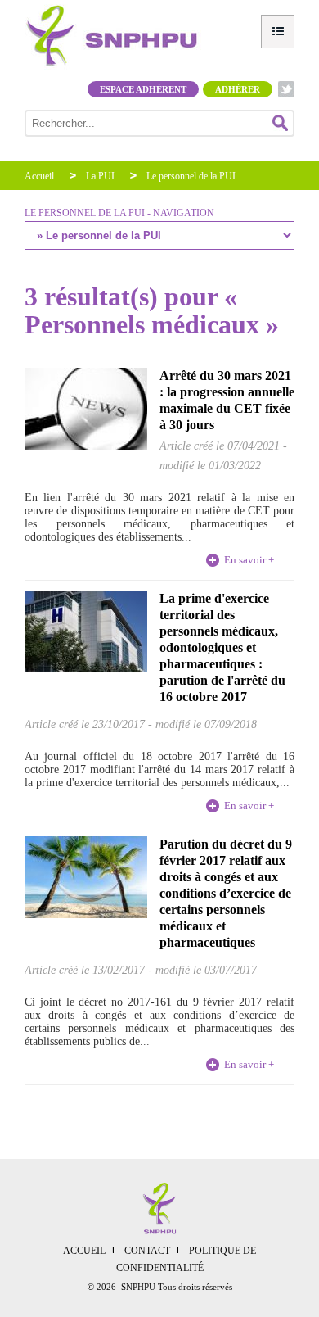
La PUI (100, 176)
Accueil (39, 176)
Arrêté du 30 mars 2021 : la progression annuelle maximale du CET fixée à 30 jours (227, 400)
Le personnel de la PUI (191, 176)
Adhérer (237, 89)
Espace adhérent (143, 89)
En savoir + (249, 560)
